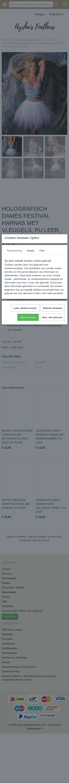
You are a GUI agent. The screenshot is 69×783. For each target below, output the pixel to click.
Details (30, 250)
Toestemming (14, 250)
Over (42, 250)
